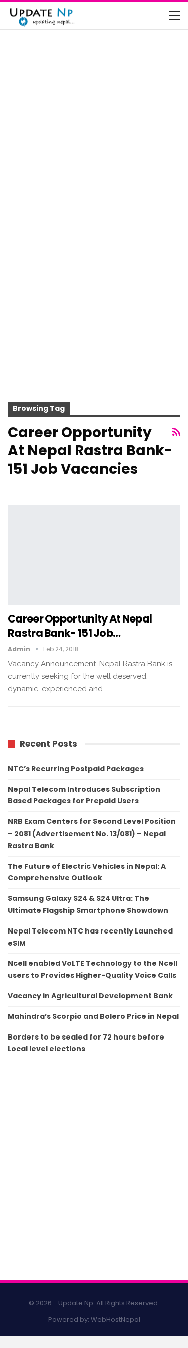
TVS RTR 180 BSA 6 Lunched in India (109, 129)
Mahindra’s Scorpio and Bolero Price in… (113, 89)
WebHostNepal (115, 1319)
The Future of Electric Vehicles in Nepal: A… (117, 50)
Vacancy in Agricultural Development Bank (90, 996)
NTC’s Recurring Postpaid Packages (76, 769)
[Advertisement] (94, 298)
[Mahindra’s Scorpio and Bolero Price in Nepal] (29, 97)
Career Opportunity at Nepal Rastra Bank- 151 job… (80, 625)
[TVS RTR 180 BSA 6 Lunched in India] (29, 137)
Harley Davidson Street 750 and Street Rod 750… (115, 168)
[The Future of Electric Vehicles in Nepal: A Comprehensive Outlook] (29, 57)
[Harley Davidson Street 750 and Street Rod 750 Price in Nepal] (29, 176)
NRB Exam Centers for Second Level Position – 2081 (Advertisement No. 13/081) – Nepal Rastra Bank (92, 833)
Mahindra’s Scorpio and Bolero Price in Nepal (93, 1016)
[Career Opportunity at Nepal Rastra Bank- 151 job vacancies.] (94, 555)
